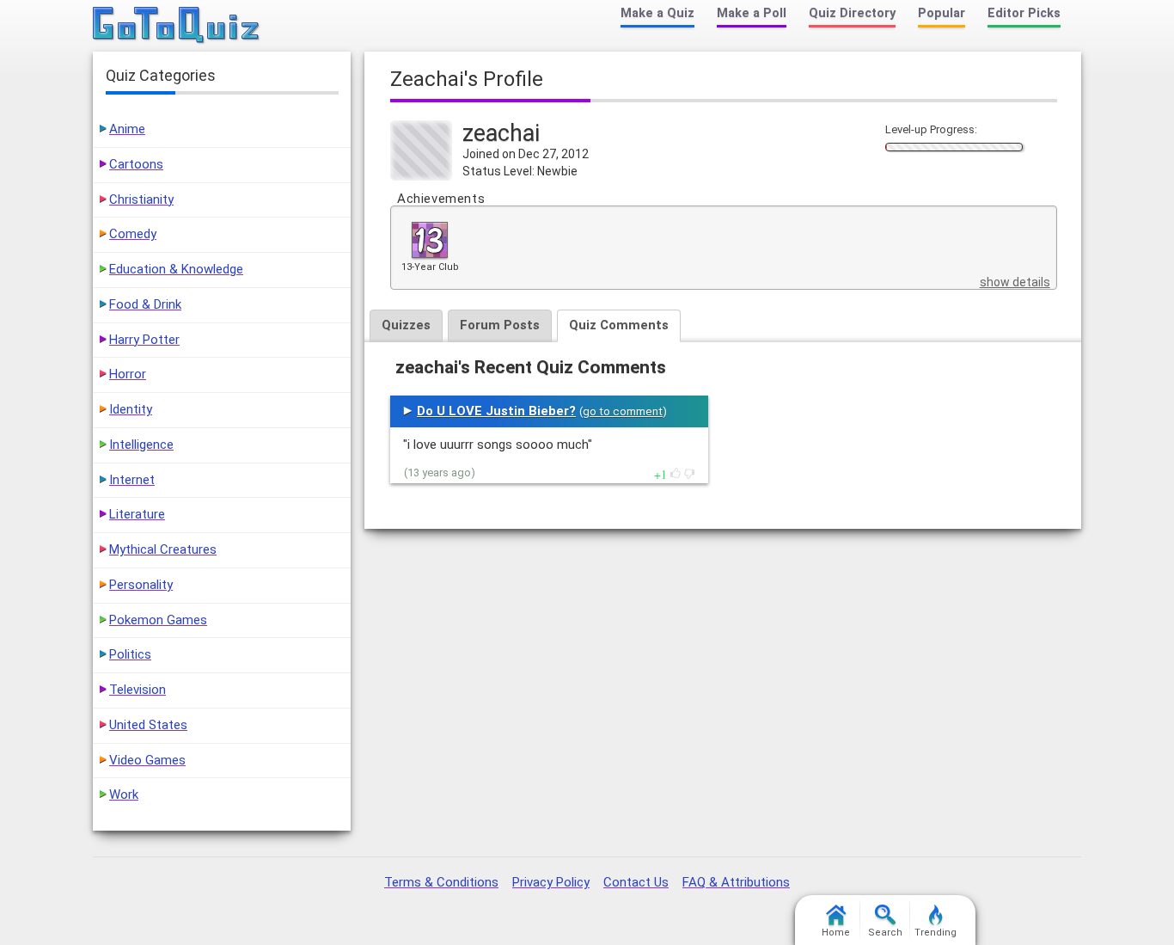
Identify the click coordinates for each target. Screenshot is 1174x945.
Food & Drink (145, 304)
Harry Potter (144, 339)
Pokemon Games (158, 620)
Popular (941, 13)
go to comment (623, 411)
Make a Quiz (657, 13)
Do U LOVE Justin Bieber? (496, 411)
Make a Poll (751, 13)
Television (137, 689)
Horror (127, 374)
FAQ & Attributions (736, 882)
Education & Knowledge (176, 269)
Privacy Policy (551, 882)
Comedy (132, 234)
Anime (127, 129)
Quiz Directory (852, 13)
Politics (130, 654)
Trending (935, 932)
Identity (130, 409)
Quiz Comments (619, 325)
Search (885, 932)
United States (148, 725)
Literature (137, 514)
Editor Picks (1024, 13)
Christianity (141, 199)
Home (836, 932)
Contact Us (636, 882)
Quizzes (406, 325)
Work (123, 794)
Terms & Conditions (441, 882)
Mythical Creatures (163, 549)
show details (1015, 282)
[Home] (176, 26)
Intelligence (141, 444)
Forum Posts (500, 325)
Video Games (147, 760)
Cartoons (136, 164)
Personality (141, 584)
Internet (132, 480)
